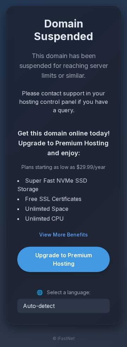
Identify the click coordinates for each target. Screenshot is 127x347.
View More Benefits (63, 235)
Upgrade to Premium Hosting (63, 259)
